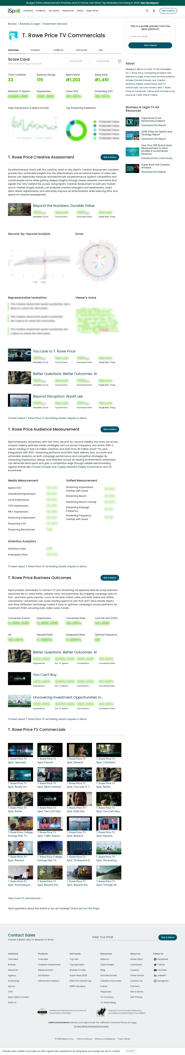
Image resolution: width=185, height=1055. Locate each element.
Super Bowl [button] (92, 10)
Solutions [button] (28, 10)
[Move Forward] (49, 774)
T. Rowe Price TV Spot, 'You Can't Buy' (49, 809)
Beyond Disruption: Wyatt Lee (58, 396)
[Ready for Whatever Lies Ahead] (20, 774)
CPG (10, 991)
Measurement (45, 970)
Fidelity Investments (90, 467)
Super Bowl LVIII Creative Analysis (155, 166)
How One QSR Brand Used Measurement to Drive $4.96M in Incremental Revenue (156, 149)
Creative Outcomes (110, 980)
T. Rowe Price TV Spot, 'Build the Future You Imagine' (78, 809)
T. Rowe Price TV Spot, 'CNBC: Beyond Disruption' (49, 834)
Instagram (162, 980)
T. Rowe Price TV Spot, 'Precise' (46, 760)
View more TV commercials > (25, 898)
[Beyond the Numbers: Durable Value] (19, 209)
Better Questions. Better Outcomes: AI (65, 373)
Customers (136, 964)
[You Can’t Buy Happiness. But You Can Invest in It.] (108, 798)
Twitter (150, 91)
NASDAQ (72, 467)
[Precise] (49, 749)
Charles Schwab (41, 467)
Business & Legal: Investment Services (146, 76)
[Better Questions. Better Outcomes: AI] (19, 377)
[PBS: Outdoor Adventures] (49, 848)
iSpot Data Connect (18, 997)
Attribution (44, 975)
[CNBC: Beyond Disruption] (49, 823)
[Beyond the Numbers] (79, 872)
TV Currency (107, 997)
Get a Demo (109, 157)
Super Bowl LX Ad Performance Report (153, 119)
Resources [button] (68, 10)
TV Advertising (108, 1002)
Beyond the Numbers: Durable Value (63, 205)
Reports (104, 959)
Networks (13, 970)
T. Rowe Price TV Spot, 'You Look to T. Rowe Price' (78, 785)
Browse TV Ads (77, 970)
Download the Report (153, 125)
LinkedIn (161, 975)
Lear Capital (59, 467)
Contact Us (136, 980)
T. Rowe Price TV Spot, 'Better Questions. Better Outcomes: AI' (106, 785)
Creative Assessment (49, 964)
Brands (11, 964)
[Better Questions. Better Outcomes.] (20, 798)
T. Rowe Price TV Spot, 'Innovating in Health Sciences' (19, 883)
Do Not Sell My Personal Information (91, 1026)
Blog (102, 970)
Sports (11, 986)
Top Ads (74, 959)
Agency (12, 975)
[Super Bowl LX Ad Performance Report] (132, 121)
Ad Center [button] (54, 10)
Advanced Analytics (48, 980)
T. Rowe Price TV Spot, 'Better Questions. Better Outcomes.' (18, 809)
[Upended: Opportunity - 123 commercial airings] (20, 749)
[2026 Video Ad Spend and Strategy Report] (132, 135)
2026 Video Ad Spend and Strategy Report (156, 133)
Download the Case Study (156, 158)
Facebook (140, 91)
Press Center (137, 975)
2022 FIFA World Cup (80, 980)
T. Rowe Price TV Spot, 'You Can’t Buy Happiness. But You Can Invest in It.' (108, 809)
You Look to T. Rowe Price (54, 351)
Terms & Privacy (84, 1039)
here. (134, 1022)
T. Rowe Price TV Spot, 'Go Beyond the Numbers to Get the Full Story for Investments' (79, 858)
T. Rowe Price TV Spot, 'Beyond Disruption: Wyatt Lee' (79, 834)
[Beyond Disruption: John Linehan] (108, 823)
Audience (58, 50)
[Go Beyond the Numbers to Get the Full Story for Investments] (79, 848)
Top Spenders (77, 964)
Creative (35, 50)
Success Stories (108, 975)
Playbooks (105, 991)
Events (104, 986)
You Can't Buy (45, 674)
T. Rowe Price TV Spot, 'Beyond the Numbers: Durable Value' (47, 883)
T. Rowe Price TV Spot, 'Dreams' (76, 760)
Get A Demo (168, 10)
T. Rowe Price (136, 72)
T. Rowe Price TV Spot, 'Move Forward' (49, 785)
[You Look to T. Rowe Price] (19, 354)
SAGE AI (12, 1002)
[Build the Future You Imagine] (79, 798)
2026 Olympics (77, 986)
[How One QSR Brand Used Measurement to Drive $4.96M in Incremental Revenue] (132, 152)
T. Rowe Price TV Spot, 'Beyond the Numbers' (77, 883)
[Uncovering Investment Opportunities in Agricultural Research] (19, 701)
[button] (91, 61)
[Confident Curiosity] (108, 749)
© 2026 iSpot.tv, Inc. (64, 1039)
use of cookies (112, 1051)
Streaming (13, 980)
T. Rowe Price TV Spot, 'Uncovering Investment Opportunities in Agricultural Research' (106, 858)
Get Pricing (136, 997)
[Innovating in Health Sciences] (20, 872)
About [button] (80, 10)
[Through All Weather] (108, 872)
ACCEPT (130, 1051)
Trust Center (124, 1039)
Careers (134, 970)
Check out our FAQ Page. (85, 908)
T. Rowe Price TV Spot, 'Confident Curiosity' (105, 760)
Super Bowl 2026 (78, 975)
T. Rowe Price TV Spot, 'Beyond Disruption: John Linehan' (105, 834)
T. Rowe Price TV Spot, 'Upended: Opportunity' (17, 760)
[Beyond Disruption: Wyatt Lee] (19, 400)
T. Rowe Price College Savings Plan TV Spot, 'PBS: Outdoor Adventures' (49, 858)
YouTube (164, 91)
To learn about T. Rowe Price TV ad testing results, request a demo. (47, 418)
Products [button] (41, 10)
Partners (135, 986)
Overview (13, 50)
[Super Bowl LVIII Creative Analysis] (132, 168)
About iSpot (136, 959)
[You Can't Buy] (19, 678)
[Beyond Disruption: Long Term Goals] (20, 848)
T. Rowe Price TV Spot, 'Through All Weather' (106, 883)
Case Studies (107, 964)
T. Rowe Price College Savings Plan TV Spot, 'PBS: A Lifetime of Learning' (20, 834)
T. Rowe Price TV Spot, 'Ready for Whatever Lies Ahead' (17, 785)
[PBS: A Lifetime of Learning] (20, 823)
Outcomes (81, 50)
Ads (101, 50)
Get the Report (150, 2)
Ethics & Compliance (105, 1039)
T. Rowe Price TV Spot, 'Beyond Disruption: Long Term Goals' (17, 858)
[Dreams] (79, 749)
